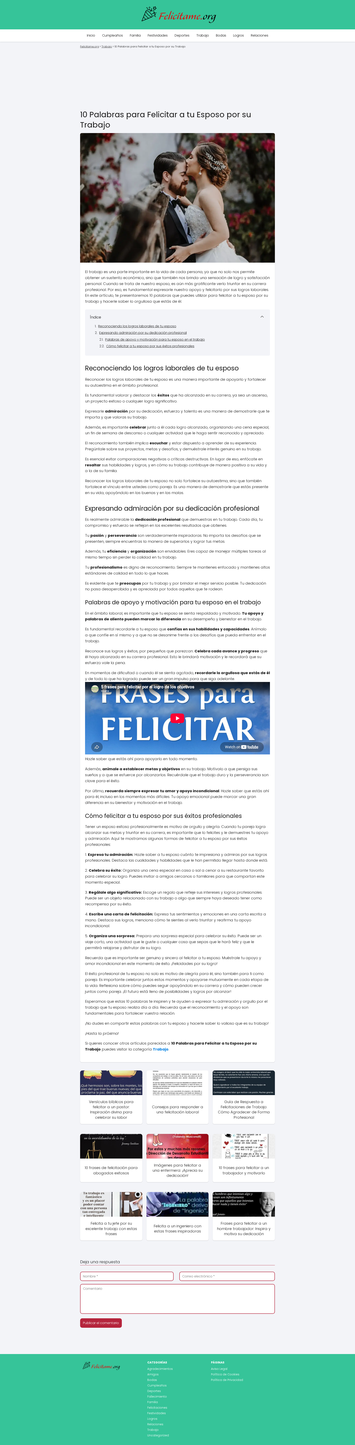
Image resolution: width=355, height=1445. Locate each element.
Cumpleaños (112, 35)
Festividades (158, 35)
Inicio (91, 35)
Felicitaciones (157, 1408)
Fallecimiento (157, 1396)
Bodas (221, 35)
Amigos (153, 1374)
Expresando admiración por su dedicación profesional (143, 332)
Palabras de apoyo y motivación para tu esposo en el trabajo (155, 339)
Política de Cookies (225, 1374)
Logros (238, 35)
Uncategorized (158, 1435)
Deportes (182, 35)
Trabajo (202, 35)
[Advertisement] (177, 78)
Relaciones (259, 35)
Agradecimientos (160, 1369)
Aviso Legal (219, 1369)
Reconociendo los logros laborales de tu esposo (137, 326)
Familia (135, 35)
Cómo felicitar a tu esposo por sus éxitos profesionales (150, 346)
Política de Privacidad (227, 1380)
